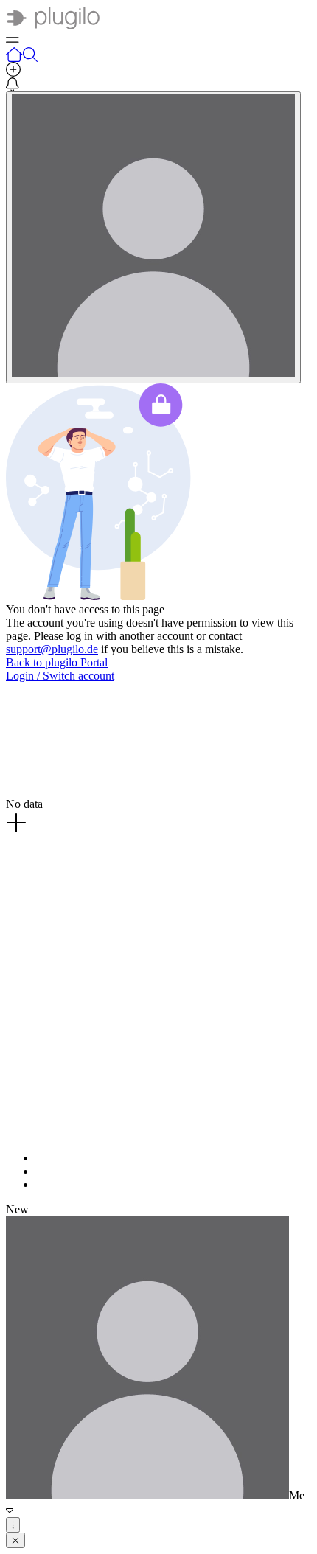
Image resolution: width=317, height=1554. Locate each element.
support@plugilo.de (52, 649)
